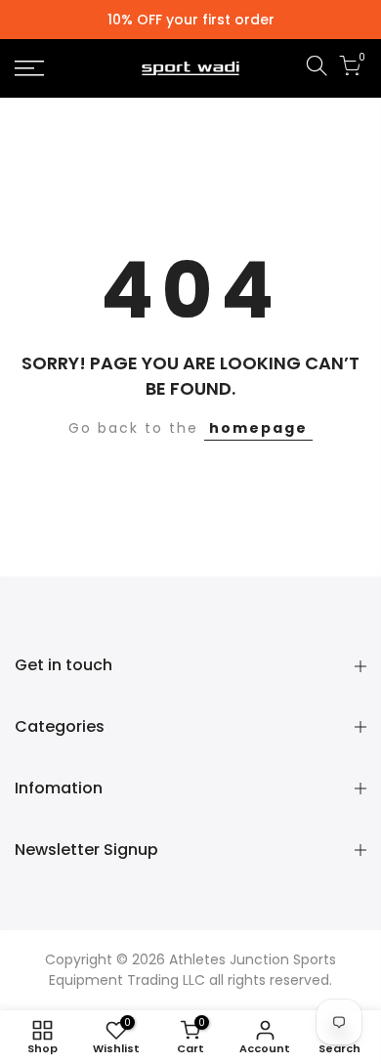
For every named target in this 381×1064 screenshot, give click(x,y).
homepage (258, 428)
